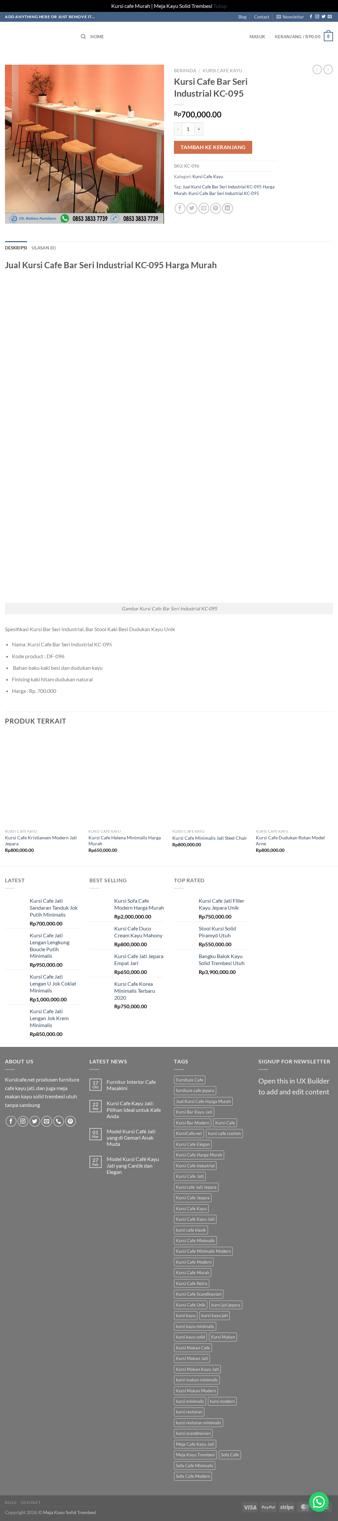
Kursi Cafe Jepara (193, 1197)
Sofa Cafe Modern (193, 1476)
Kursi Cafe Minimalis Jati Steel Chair (209, 838)
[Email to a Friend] (203, 208)
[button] (319, 1502)
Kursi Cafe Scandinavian (198, 1294)
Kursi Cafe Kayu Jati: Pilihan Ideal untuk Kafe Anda (134, 1109)
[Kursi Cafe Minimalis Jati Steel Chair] (211, 779)
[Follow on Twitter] (323, 17)
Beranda (185, 70)
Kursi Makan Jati (192, 1358)
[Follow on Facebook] (311, 17)
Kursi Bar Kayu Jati (194, 1112)
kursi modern (222, 1401)
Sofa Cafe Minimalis (194, 1465)
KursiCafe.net (189, 1133)
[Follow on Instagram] (317, 17)
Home (97, 36)
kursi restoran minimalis (198, 1422)
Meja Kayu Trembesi (195, 1454)
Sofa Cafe (230, 1454)
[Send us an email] (330, 17)
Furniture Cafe (189, 1080)
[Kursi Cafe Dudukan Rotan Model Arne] (294, 779)
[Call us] (58, 1121)
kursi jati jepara (225, 1305)
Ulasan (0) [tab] (44, 247)
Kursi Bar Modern (192, 1122)
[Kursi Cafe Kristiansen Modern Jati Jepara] (43, 779)
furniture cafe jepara (195, 1090)
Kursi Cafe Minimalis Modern (203, 1251)
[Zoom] (13, 215)
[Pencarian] (83, 36)
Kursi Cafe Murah (192, 1272)
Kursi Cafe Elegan (193, 1144)
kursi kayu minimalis (195, 1326)
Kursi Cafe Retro (191, 1283)
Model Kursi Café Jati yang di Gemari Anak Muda (131, 1137)
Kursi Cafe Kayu (222, 70)
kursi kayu (185, 1315)
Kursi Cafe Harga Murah (199, 1154)
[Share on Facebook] (180, 208)
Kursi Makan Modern (196, 1390)
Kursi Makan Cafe (193, 1347)
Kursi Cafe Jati (190, 1176)
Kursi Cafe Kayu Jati (195, 1219)
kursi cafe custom (224, 1133)
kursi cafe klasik (191, 1230)
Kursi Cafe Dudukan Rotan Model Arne (290, 841)
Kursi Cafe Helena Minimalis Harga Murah (124, 841)
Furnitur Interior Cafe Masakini (131, 1085)
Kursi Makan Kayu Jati (197, 1369)
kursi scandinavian (193, 1433)
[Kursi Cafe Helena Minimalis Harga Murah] (127, 779)
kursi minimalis (190, 1401)
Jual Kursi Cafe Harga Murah (203, 1101)
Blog (242, 16)
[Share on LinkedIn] (227, 208)
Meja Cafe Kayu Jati (195, 1444)
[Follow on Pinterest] (70, 1121)
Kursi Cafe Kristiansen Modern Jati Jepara (41, 841)
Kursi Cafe (225, 1122)
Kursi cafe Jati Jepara (196, 1187)
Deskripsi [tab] (16, 247)
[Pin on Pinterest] (215, 208)
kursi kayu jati (214, 1315)
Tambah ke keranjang (213, 147)
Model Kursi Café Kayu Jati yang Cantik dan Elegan (133, 1165)
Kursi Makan (223, 1337)
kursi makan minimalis (197, 1379)
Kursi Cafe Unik (190, 1305)
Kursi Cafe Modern (194, 1262)
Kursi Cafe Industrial (195, 1165)
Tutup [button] (220, 6)
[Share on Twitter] (191, 208)
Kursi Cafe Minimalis (195, 1240)
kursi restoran (189, 1411)
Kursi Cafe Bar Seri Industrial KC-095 (223, 193)
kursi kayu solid (190, 1337)
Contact (261, 16)
